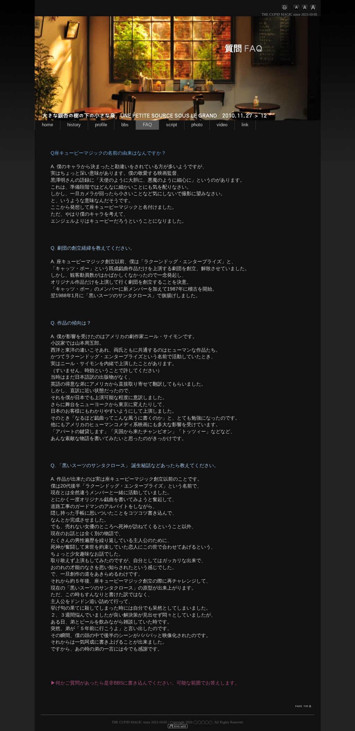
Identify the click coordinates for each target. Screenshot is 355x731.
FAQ (147, 124)
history (74, 124)
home (47, 124)
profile (101, 124)
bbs (125, 124)
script (171, 124)
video (222, 124)
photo (196, 124)
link (245, 124)
